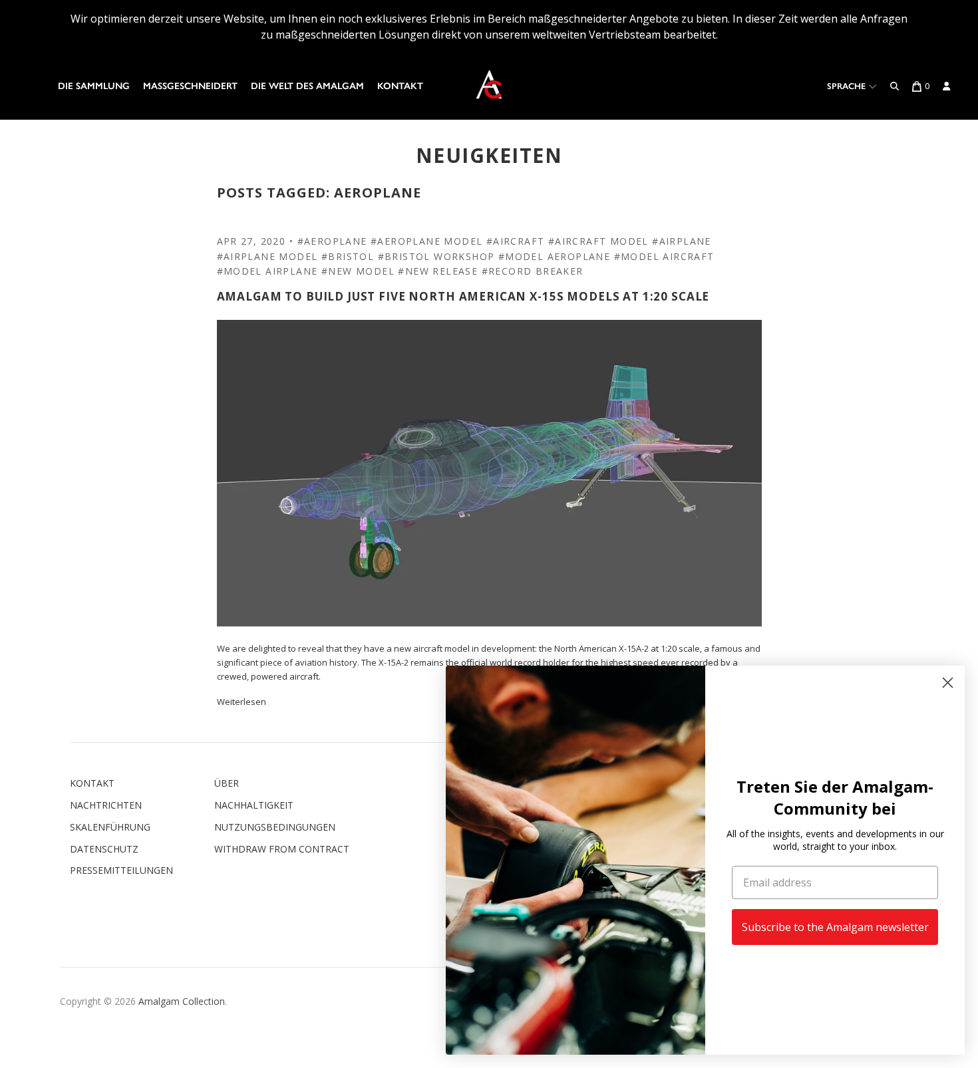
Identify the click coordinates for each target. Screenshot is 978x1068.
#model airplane (267, 271)
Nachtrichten (106, 805)
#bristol (347, 256)
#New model (358, 271)
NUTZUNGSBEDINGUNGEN (274, 827)
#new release (438, 271)
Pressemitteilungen (121, 870)
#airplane (681, 241)
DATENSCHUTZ (104, 849)
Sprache (847, 86)
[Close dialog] (947, 682)
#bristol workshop (436, 256)
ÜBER (226, 783)
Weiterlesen (241, 702)
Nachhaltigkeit (253, 805)
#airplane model (267, 256)
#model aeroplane (554, 256)
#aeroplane (332, 241)
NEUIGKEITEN (489, 155)
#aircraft (515, 241)
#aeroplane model (426, 241)
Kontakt (400, 86)
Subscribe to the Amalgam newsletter (835, 927)
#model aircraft (664, 256)
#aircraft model (598, 241)
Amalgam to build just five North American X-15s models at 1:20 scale (463, 296)
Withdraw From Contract (281, 849)
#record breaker (532, 271)
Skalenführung (110, 827)
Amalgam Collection (181, 1001)
